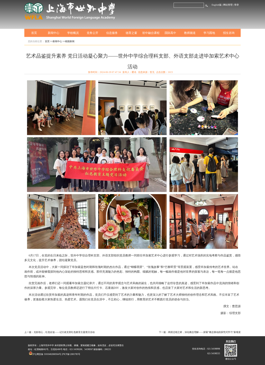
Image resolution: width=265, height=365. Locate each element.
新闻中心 (53, 32)
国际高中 (170, 32)
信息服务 (112, 32)
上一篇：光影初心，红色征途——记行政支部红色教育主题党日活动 (59, 332)
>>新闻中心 (56, 41)
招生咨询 (229, 32)
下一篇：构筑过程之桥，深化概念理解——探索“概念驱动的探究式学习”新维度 (200, 332)
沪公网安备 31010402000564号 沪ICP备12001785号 (56, 354)
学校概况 (73, 32)
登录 (236, 4)
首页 (34, 32)
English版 (217, 4)
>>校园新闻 (68, 41)
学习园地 (209, 32)
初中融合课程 (151, 32)
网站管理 (228, 4)
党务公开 (92, 32)
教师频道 (190, 32)
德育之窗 (131, 32)
